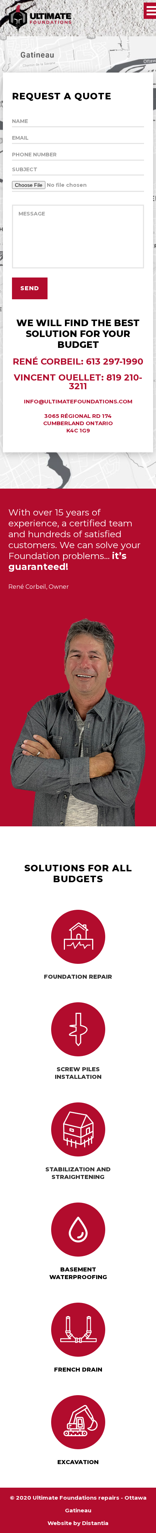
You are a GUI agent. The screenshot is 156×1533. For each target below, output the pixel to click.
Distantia (95, 1523)
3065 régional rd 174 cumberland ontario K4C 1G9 (78, 423)
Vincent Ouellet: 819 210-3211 (78, 382)
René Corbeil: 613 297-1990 (78, 361)
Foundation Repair (78, 976)
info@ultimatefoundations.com (78, 401)
